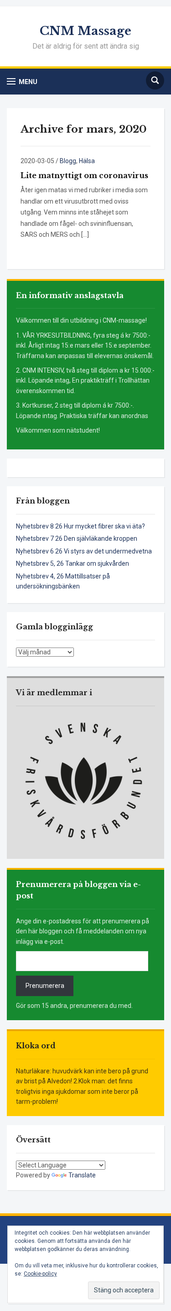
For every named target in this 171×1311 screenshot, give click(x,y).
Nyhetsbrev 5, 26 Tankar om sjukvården (72, 563)
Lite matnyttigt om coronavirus (84, 175)
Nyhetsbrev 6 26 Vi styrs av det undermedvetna (84, 551)
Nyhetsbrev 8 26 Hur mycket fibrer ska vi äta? (80, 526)
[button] (22, 81)
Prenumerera (45, 985)
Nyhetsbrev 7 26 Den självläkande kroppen (76, 538)
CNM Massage (85, 31)
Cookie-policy (40, 1274)
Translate (82, 1175)
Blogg (68, 160)
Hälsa (87, 160)
